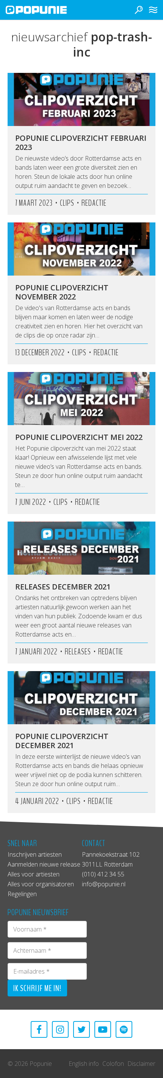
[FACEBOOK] (39, 1029)
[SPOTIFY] (124, 1029)
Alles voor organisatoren (41, 884)
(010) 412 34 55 (103, 874)
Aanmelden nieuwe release (44, 864)
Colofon (113, 1063)
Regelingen (22, 894)
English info (84, 1063)
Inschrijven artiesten (35, 854)
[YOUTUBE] (102, 1029)
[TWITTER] (81, 1029)
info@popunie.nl (103, 884)
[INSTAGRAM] (60, 1029)
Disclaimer (141, 1063)
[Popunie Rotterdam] (47, 10)
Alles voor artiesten (34, 874)
